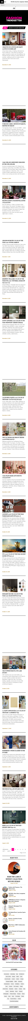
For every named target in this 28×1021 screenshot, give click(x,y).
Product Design (13, 993)
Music (16, 991)
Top (8, 998)
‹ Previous (5, 848)
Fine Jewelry (16, 986)
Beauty (13, 976)
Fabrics (22, 983)
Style (13, 996)
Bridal (17, 976)
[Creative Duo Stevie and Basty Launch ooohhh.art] (14, 45)
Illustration (11, 988)
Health (21, 986)
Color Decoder (7, 978)
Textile (22, 996)
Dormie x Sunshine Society (15, 918)
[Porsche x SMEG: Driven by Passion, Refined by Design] (14, 122)
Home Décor (5, 988)
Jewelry (20, 988)
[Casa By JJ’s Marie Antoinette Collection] (14, 473)
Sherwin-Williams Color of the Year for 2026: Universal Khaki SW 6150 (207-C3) (13, 280)
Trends (19, 998)
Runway (18, 993)
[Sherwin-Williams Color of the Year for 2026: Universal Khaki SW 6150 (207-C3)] (14, 276)
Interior (16, 988)
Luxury (7, 991)
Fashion (10, 986)
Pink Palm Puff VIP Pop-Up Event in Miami (14, 962)
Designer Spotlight (9, 981)
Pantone (20, 991)
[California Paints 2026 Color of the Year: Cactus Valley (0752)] (14, 395)
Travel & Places (13, 998)
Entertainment (6, 983)
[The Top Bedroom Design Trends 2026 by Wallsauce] (14, 435)
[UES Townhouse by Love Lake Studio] (14, 668)
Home (5, 28)
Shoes (23, 993)
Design (22, 978)
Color (21, 976)
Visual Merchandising (14, 1001)
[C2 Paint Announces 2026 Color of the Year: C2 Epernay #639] (14, 708)
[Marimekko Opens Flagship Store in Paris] (14, 748)
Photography (6, 993)
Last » (9, 851)
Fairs (7, 986)
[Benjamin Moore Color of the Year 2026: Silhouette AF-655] (14, 592)
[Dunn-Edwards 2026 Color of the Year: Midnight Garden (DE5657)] (14, 318)
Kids (24, 988)
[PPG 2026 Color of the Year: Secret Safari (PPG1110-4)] (14, 552)
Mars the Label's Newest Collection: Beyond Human (14, 879)
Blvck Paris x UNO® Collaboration (17, 924)
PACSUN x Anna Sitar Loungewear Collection (10, 2)
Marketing (12, 991)
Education (20, 981)
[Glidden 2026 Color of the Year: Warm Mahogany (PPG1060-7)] (14, 512)
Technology (17, 996)
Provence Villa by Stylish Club (12, 789)
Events (12, 983)
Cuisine (13, 978)
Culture (17, 978)
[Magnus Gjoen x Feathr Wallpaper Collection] (14, 198)
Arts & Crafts (8, 976)
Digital (15, 981)
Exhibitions (17, 983)
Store (9, 996)
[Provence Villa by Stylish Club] (14, 786)
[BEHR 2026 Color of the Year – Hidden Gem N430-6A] (14, 823)
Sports (5, 996)
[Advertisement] (14, 87)
